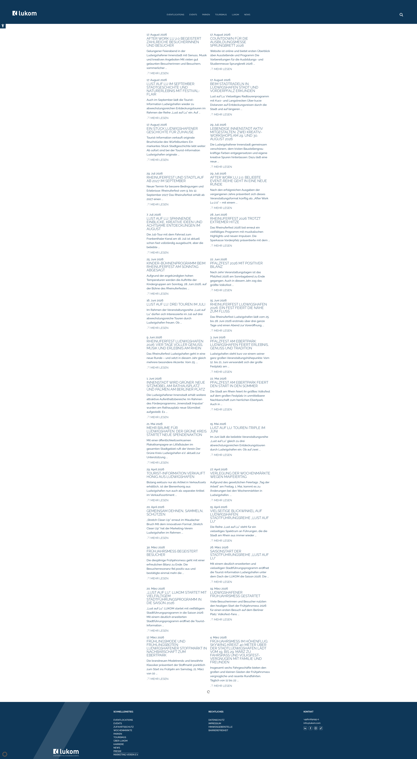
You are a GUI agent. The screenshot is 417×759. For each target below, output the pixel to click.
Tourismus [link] (221, 15)
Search (403, 13)
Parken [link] (206, 15)
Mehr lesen (159, 293)
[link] (3, 25)
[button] (5, 754)
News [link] (247, 15)
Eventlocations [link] (175, 15)
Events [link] (193, 15)
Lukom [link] (235, 15)
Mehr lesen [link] (159, 73)
